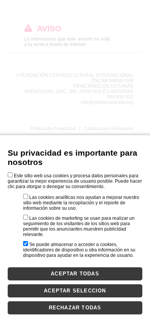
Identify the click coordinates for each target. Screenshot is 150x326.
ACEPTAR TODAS (75, 274)
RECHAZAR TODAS (75, 308)
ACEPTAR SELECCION (75, 291)
